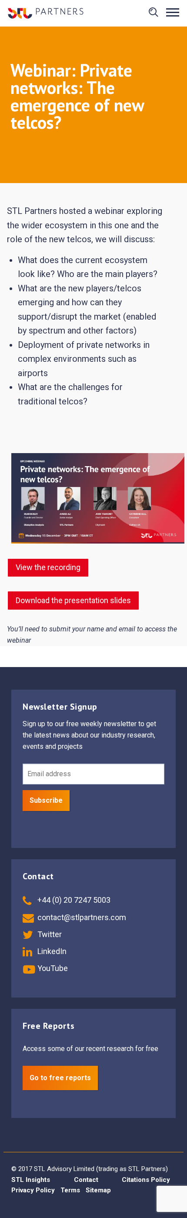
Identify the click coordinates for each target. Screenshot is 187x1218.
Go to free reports (60, 1078)
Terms (70, 1190)
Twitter (49, 934)
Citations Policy (146, 1180)
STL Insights (30, 1180)
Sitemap (98, 1190)
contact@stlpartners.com (81, 917)
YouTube (52, 968)
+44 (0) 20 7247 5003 (73, 899)
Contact (86, 1180)
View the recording (48, 567)
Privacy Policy (33, 1190)
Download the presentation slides (73, 600)
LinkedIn (51, 951)
